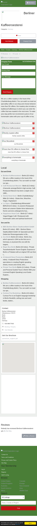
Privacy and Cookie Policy (8, 460)
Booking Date (6, 70)
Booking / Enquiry (10, 327)
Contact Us (4, 454)
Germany (10, 29)
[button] (18, 356)
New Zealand (24, 486)
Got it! (30, 523)
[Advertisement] (18, 394)
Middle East (24, 490)
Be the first (7, 431)
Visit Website (9, 41)
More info (18, 524)
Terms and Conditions (7, 457)
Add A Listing (5, 475)
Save (19, 35)
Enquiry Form (27, 41)
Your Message (6, 77)
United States (5, 481)
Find (18, 508)
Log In (3, 469)
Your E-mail (5, 64)
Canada (22, 481)
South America (6, 488)
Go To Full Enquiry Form (29, 61)
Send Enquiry (7, 92)
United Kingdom (6, 483)
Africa (3, 490)
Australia (4, 486)
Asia (21, 488)
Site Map (4, 463)
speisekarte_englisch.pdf (10, 338)
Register (3, 472)
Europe (22, 483)
